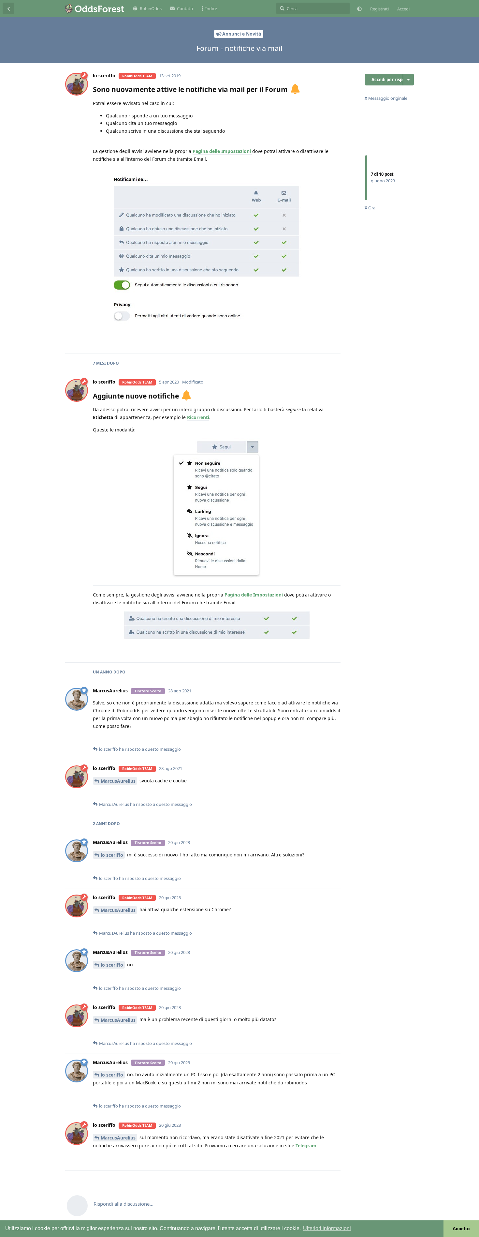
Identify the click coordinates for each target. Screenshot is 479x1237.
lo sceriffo (112, 855)
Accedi (403, 9)
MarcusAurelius (118, 781)
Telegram (306, 1145)
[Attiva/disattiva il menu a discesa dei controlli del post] (335, 341)
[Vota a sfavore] (301, 341)
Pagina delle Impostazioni (222, 151)
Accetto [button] (461, 1228)
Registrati (379, 9)
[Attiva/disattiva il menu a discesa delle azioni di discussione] (408, 79)
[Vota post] (285, 341)
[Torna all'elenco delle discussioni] (8, 8)
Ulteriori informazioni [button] (327, 1228)
